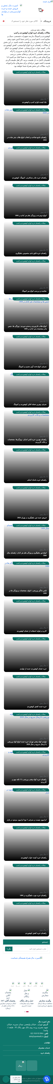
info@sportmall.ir (36, 1036)
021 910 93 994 (37, 1033)
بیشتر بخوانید (6, 975)
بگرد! (9, 949)
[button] (27, 1012)
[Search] (8, 20)
